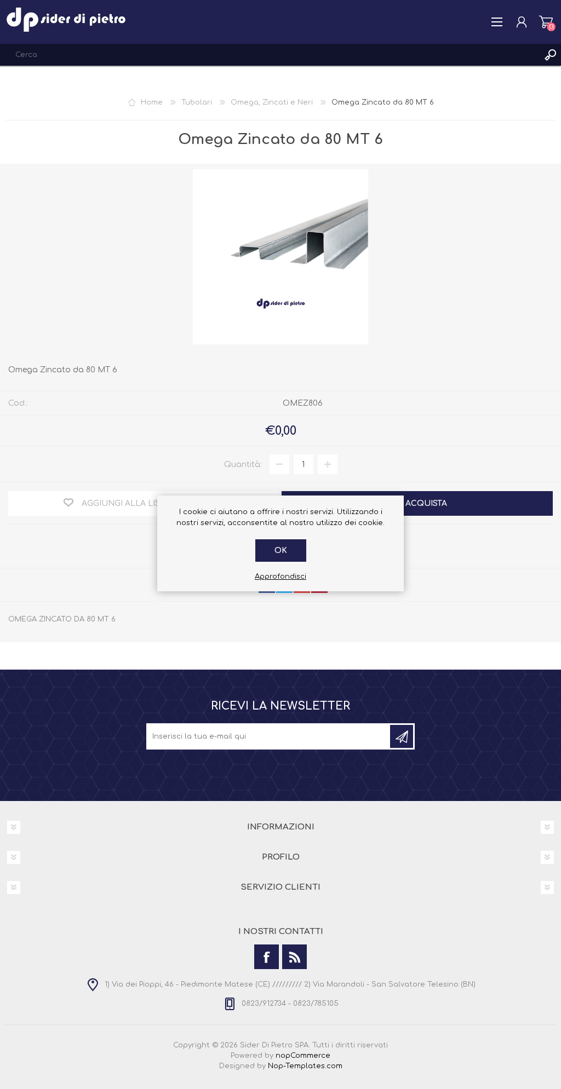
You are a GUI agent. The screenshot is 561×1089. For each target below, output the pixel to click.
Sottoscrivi (401, 736)
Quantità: (243, 464)
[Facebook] (266, 956)
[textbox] (269, 55)
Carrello (546, 22)
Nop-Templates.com (305, 1066)
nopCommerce (303, 1055)
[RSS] (294, 956)
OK (280, 550)
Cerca (550, 55)
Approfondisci (280, 576)
